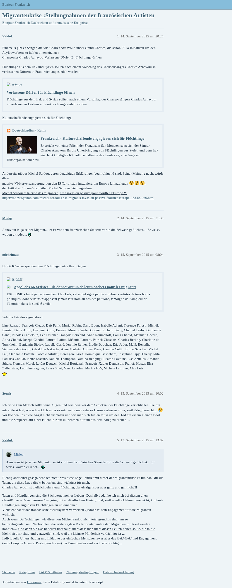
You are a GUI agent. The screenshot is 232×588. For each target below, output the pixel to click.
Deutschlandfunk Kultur (29, 130)
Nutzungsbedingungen (82, 572)
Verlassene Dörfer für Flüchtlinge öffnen (41, 92)
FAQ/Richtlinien (50, 572)
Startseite (8, 572)
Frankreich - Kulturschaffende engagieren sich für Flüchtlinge (93, 138)
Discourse (34, 582)
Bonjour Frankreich (16, 4)
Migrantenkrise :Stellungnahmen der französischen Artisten (78, 15)
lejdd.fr (17, 279)
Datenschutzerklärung (118, 572)
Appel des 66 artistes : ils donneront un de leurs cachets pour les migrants (75, 287)
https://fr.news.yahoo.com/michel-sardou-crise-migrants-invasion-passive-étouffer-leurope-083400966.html (78, 198)
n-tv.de (17, 84)
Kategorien (27, 572)
